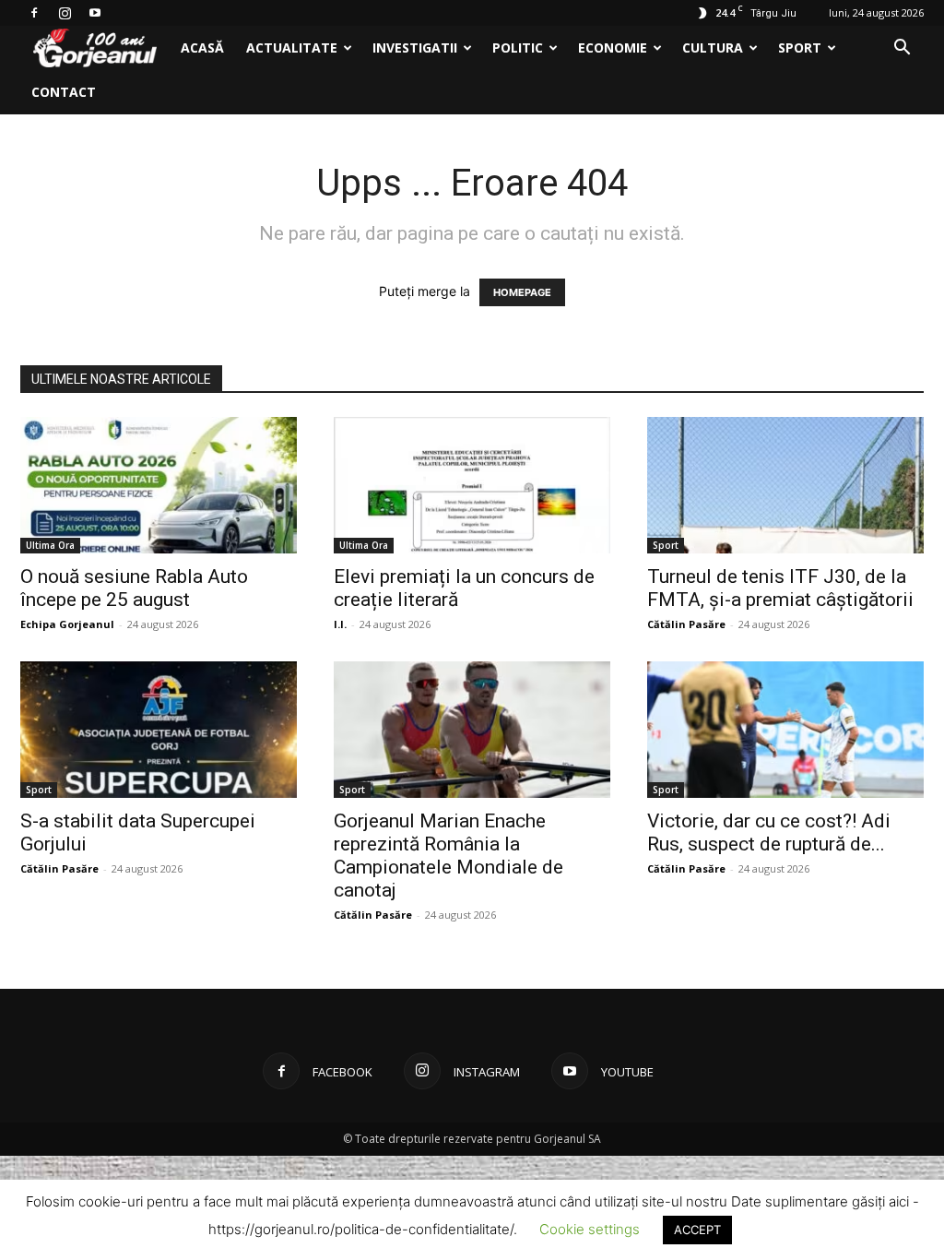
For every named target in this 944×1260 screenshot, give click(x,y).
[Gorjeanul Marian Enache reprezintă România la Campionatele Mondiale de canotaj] (472, 729)
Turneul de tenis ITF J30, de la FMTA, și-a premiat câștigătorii (780, 588)
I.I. (340, 624)
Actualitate (291, 47)
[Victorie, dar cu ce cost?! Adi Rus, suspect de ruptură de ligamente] (785, 729)
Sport (799, 47)
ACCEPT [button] (697, 1229)
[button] (901, 49)
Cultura (712, 47)
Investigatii (414, 47)
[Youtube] (95, 13)
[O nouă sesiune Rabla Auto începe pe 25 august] (158, 485)
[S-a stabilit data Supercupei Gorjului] (158, 729)
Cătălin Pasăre (686, 624)
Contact (63, 92)
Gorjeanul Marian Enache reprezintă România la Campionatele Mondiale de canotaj (448, 855)
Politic (517, 47)
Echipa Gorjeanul (67, 624)
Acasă (202, 47)
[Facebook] (34, 13)
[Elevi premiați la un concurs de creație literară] (472, 485)
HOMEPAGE (522, 292)
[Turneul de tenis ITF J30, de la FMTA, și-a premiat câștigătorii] (785, 485)
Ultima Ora (50, 545)
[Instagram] (64, 13)
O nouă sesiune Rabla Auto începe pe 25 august (134, 588)
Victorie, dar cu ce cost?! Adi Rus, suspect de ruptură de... (769, 832)
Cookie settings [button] (589, 1229)
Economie (612, 47)
